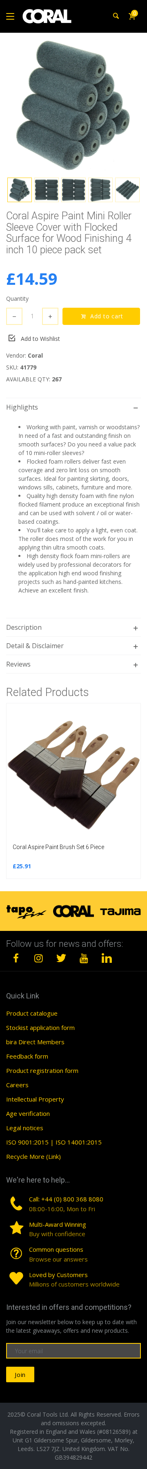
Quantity (17, 298)
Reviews (18, 664)
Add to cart (107, 316)
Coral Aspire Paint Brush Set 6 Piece (58, 847)
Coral (35, 355)
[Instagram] (39, 958)
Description (24, 627)
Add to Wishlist (40, 338)
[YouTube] (84, 958)
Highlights (22, 407)
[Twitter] (61, 958)
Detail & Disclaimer (35, 645)
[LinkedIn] (106, 958)
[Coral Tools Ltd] (46, 16)
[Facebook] (16, 958)
